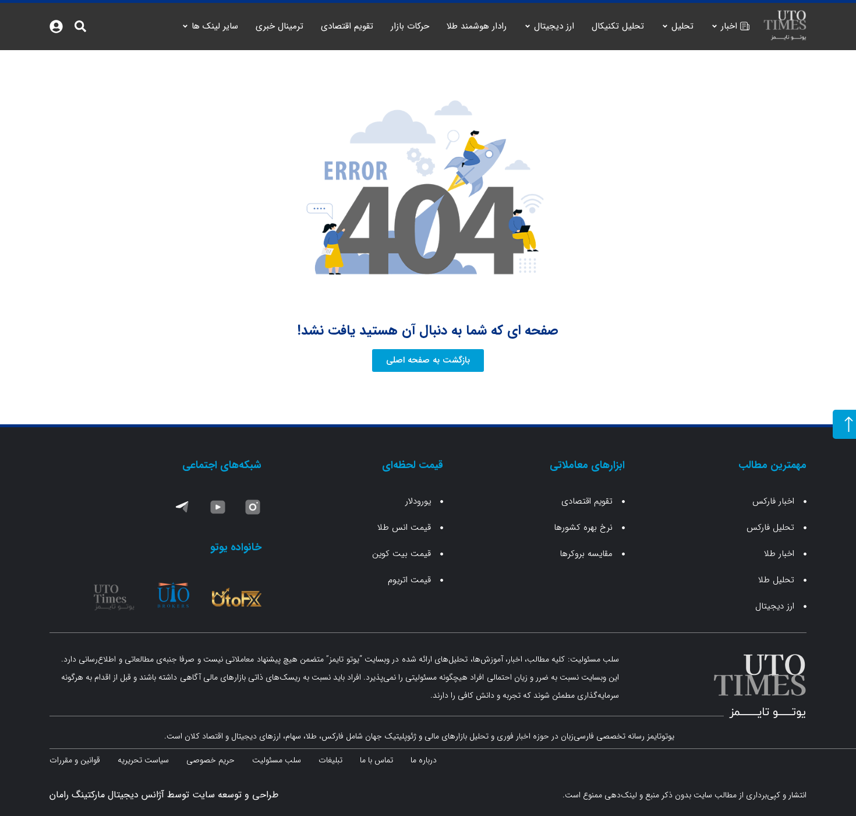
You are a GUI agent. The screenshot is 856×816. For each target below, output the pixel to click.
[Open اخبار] (714, 26)
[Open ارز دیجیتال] (527, 26)
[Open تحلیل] (665, 26)
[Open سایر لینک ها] (185, 26)
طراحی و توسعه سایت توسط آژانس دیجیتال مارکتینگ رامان (163, 794)
